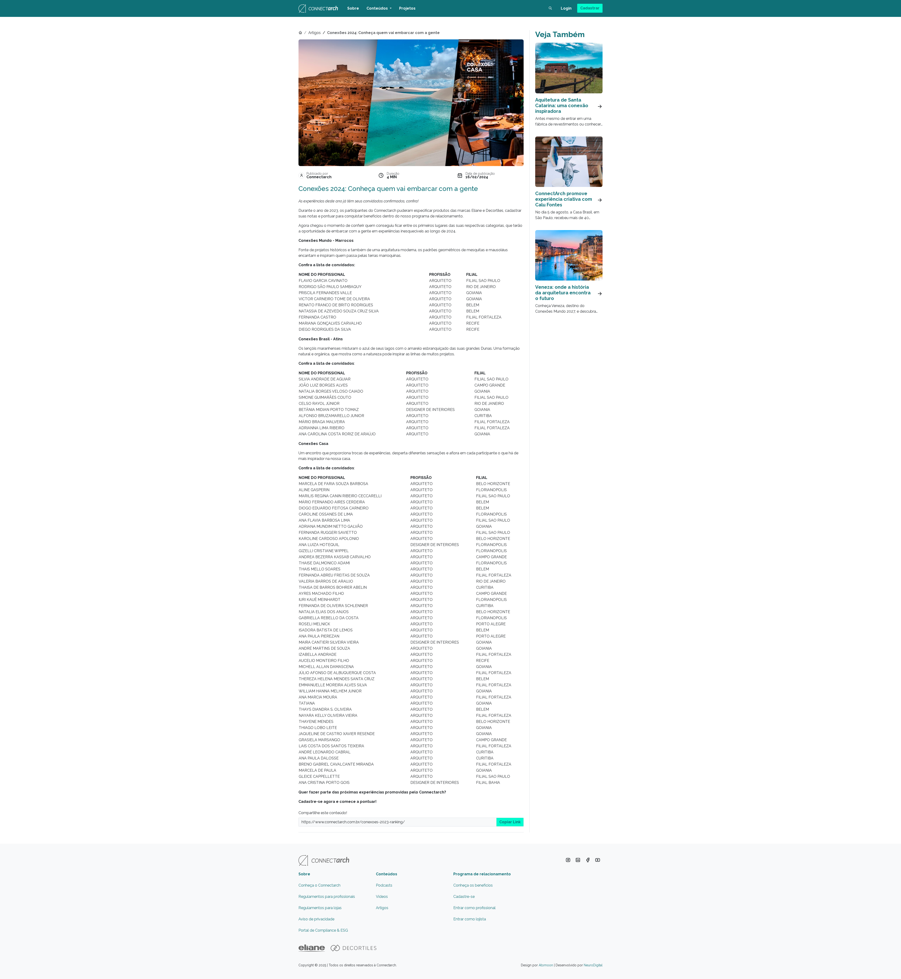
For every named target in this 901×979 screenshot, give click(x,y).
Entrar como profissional (474, 908)
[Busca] (550, 8)
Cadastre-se (464, 896)
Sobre (353, 8)
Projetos (407, 8)
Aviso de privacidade (316, 919)
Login (566, 8)
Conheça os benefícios (473, 885)
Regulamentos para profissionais (326, 896)
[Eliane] (311, 948)
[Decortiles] (353, 948)
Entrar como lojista (469, 919)
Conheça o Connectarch (319, 885)
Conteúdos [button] (378, 8)
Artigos (314, 32)
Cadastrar (589, 8)
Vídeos (382, 896)
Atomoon (546, 965)
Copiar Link (510, 822)
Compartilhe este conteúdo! (322, 813)
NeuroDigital (593, 965)
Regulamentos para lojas (320, 908)
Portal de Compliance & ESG (323, 930)
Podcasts (384, 885)
